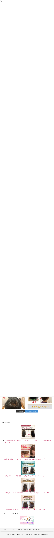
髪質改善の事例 (27, 529)
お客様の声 (19, 529)
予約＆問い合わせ (37, 529)
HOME (4, 529)
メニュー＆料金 (11, 529)
